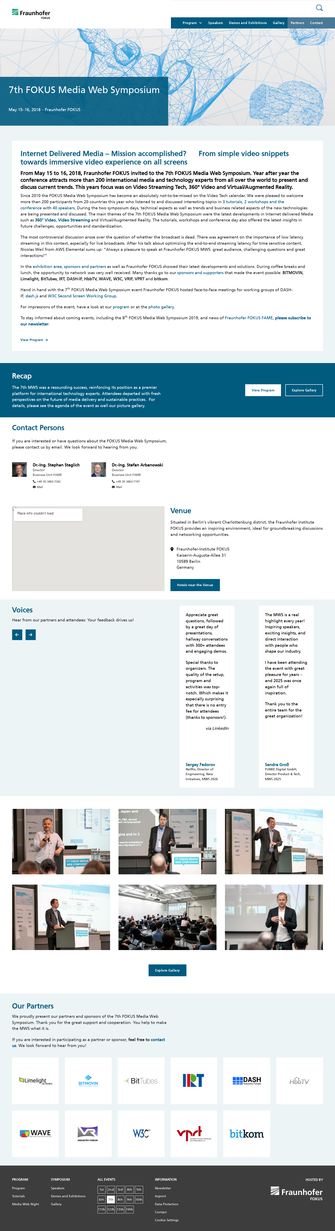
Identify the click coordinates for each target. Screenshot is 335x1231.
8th (120, 1200)
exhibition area (47, 266)
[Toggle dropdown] (200, 22)
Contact (316, 23)
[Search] (319, 9)
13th (120, 1209)
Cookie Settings (166, 1220)
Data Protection (166, 1204)
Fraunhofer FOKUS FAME (249, 317)
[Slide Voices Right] (31, 634)
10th (139, 1200)
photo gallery (161, 306)
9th (129, 1200)
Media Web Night (25, 1204)
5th (139, 1190)
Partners (297, 23)
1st (101, 1190)
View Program (32, 340)
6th (101, 1200)
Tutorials (18, 1196)
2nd (111, 1190)
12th (111, 1209)
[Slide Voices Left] (17, 634)
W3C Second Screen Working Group (82, 295)
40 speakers (64, 207)
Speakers (215, 23)
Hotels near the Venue (195, 585)
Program (18, 1188)
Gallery (279, 23)
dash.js (32, 295)
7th (111, 1200)
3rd (120, 1190)
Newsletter (163, 1188)
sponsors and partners (85, 266)
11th (101, 1209)
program (121, 306)
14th (129, 1209)
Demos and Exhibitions (248, 23)
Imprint (160, 1196)
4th (129, 1190)
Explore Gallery (304, 390)
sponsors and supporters (200, 272)
